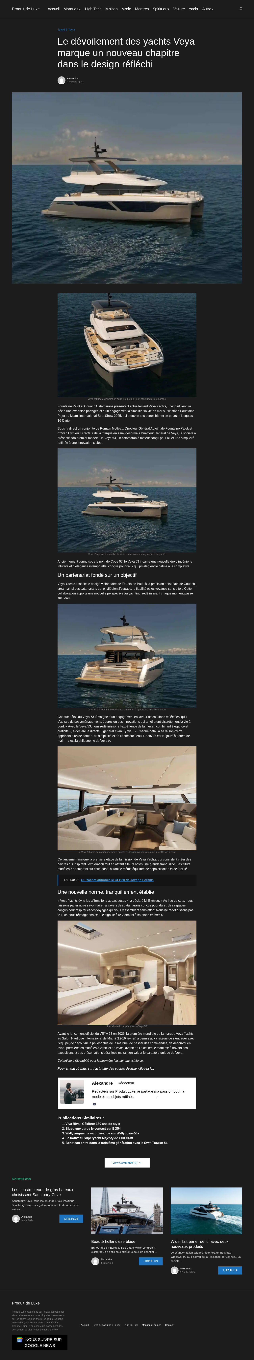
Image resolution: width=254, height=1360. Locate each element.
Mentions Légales (151, 1325)
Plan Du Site (131, 1325)
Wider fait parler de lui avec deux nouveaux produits (200, 1244)
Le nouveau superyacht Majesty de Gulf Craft (99, 1138)
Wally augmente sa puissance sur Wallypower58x (102, 1133)
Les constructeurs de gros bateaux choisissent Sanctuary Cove (42, 1192)
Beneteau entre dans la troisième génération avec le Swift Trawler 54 (116, 1143)
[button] (240, 9)
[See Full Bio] (157, 1097)
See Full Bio (145, 1097)
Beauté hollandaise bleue (113, 1241)
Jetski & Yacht (66, 29)
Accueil (85, 1325)
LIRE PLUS (71, 1218)
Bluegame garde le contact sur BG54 (93, 1128)
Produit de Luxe (26, 9)
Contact (169, 1325)
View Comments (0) (125, 1162)
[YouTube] (94, 1104)
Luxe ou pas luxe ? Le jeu (106, 1325)
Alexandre (72, 78)
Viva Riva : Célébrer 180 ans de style (92, 1124)
